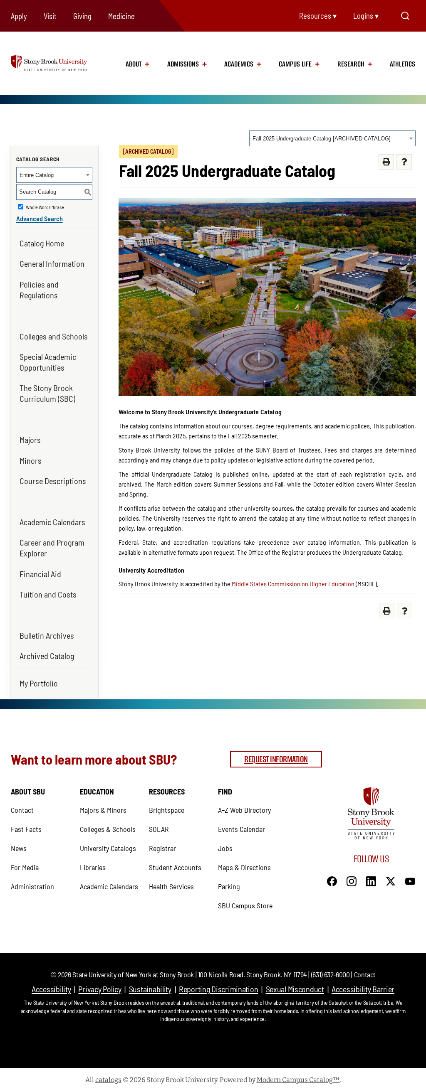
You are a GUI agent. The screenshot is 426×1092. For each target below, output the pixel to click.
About (133, 64)
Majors (30, 440)
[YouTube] (410, 880)
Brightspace (166, 809)
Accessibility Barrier (363, 989)
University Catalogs (108, 848)
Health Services (171, 886)
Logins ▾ (366, 15)
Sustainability (150, 989)
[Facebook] (332, 880)
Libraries (93, 867)
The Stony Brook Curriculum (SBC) (47, 393)
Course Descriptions (53, 481)
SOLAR (159, 829)
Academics (238, 64)
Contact (22, 809)
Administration (32, 886)
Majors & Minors (103, 809)
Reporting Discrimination (218, 989)
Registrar (162, 848)
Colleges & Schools (108, 829)
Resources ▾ (318, 15)
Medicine (121, 16)
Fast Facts (26, 829)
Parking (229, 886)
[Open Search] (405, 15)
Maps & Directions (244, 867)
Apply (19, 16)
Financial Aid (40, 574)
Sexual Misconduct (295, 989)
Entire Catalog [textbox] (37, 175)
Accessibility (51, 989)
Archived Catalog (47, 656)
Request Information (276, 759)
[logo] (58, 62)
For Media (25, 867)
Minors (31, 460)
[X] (391, 880)
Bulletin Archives (47, 635)
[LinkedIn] (371, 880)
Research (350, 64)
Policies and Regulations (39, 289)
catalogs (108, 1080)
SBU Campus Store (245, 905)
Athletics (402, 64)
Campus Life (295, 64)
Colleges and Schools (54, 336)
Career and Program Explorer (52, 547)
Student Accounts (175, 867)
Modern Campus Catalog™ (298, 1080)
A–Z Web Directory (244, 809)
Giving (82, 16)
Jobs (225, 848)
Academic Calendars (52, 522)
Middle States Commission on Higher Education (293, 584)
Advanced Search (39, 218)
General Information (52, 263)
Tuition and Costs (48, 594)
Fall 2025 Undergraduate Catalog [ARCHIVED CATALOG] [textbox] (322, 138)
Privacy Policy (99, 989)
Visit (50, 16)
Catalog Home (42, 243)
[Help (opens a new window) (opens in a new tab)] (404, 162)
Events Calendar (241, 829)
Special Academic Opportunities (48, 362)
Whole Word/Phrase (45, 207)
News (19, 848)
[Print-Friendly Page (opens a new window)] (386, 162)
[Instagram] (352, 880)
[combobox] (332, 138)
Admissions (183, 64)
